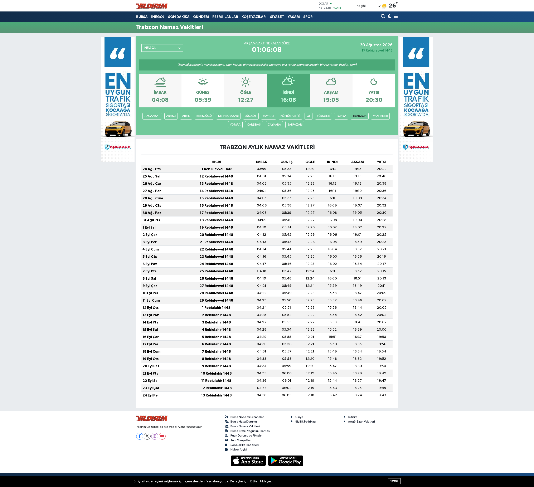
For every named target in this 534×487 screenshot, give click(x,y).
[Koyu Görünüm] (389, 16)
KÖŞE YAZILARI (254, 17)
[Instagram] (154, 436)
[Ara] (383, 16)
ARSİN (186, 115)
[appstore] (248, 460)
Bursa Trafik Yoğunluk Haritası (250, 431)
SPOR (307, 17)
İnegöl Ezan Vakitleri (361, 421)
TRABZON (359, 115)
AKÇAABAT (152, 115)
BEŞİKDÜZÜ (204, 115)
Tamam (394, 481)
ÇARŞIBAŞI (254, 124)
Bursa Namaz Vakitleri (245, 426)
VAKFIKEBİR (380, 115)
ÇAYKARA (274, 124)
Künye (299, 417)
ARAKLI (171, 115)
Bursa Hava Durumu (243, 421)
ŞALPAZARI (294, 124)
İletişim (352, 417)
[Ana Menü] (395, 16)
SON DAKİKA (179, 17)
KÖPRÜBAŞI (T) (290, 115)
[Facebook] (139, 436)
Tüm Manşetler (240, 440)
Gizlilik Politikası (305, 421)
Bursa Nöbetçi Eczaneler (247, 417)
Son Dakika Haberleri (244, 445)
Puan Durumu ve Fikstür (246, 435)
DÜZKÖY (251, 115)
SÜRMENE (323, 115)
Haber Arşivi (238, 449)
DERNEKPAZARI (228, 115)
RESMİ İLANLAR (225, 17)
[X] (147, 436)
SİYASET (277, 17)
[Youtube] (162, 436)
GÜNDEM (201, 17)
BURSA (142, 17)
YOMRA (235, 124)
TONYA (341, 115)
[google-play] (285, 460)
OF (309, 115)
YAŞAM (294, 17)
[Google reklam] (118, 99)
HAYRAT (268, 115)
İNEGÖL (158, 17)
